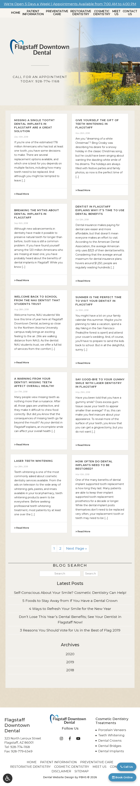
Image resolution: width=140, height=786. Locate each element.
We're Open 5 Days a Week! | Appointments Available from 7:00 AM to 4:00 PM (70, 4)
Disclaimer (61, 771)
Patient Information (58, 762)
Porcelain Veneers (112, 730)
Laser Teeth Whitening (33, 461)
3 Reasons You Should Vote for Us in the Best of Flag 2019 (70, 630)
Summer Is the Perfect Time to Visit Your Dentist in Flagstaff (98, 301)
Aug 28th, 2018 (21, 309)
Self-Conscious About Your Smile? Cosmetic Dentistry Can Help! (70, 592)
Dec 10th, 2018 (21, 137)
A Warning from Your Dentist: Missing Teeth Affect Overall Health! (34, 382)
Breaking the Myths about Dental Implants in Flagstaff (36, 214)
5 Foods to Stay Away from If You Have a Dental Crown (70, 600)
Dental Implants (111, 751)
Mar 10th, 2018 (82, 474)
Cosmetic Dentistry (71, 766)
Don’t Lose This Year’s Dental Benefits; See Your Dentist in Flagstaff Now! (70, 619)
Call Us (128, 766)
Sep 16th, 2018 (21, 223)
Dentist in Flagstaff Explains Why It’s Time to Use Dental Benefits (100, 210)
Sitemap (82, 771)
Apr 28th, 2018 (21, 466)
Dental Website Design (58, 777)
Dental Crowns (110, 740)
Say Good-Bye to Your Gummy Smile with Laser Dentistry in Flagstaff (100, 383)
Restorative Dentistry (30, 766)
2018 (70, 670)
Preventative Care (96, 762)
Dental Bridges (109, 746)
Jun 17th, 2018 (20, 391)
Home (15, 12)
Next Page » (76, 548)
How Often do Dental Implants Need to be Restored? (94, 465)
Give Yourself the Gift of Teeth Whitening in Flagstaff (97, 124)
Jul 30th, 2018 (81, 310)
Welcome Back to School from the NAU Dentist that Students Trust (37, 300)
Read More (22, 194)
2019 (70, 662)
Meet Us (99, 766)
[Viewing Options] (8, 778)
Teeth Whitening (111, 735)
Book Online (124, 777)
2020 (70, 654)
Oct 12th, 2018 (82, 219)
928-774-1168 (20, 747)
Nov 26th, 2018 (82, 133)
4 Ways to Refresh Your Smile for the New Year (70, 608)
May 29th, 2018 (82, 392)
